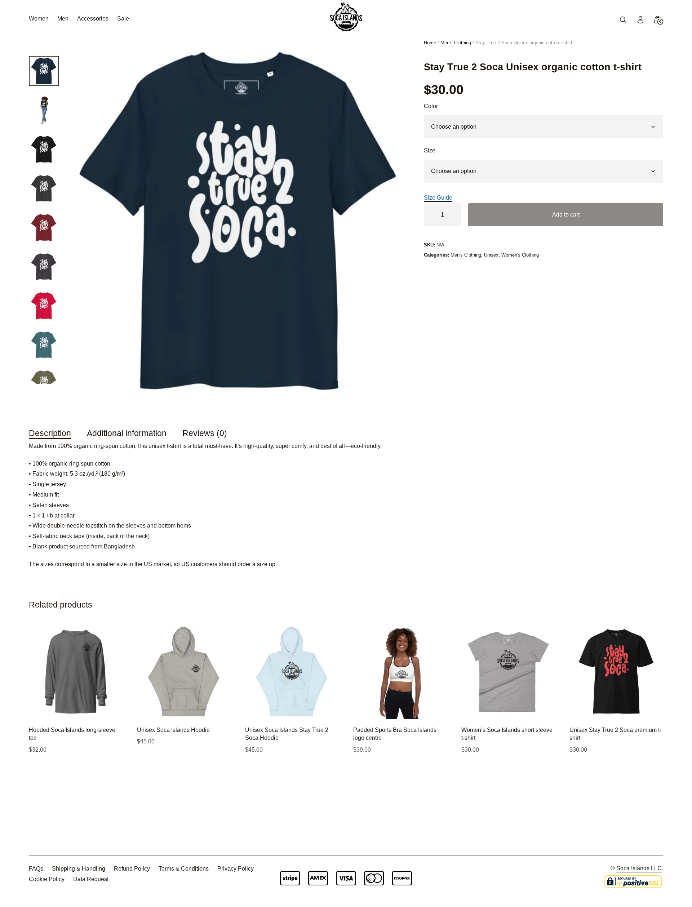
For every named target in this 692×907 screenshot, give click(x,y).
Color (431, 106)
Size (429, 150)
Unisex (491, 255)
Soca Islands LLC (639, 868)
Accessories (92, 18)
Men (62, 18)
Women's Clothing (520, 255)
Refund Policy (132, 869)
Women (39, 18)
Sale (123, 18)
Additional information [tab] (127, 433)
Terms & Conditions (184, 869)
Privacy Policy (235, 869)
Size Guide (438, 198)
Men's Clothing (455, 42)
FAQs (36, 869)
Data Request (90, 879)
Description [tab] (50, 433)
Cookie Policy (47, 879)
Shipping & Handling (78, 869)
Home (430, 42)
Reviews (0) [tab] (204, 433)
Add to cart (566, 215)
